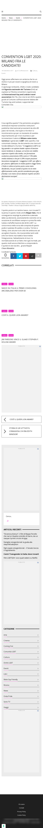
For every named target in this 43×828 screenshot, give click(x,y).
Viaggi (6, 707)
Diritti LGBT (8, 663)
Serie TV (7, 702)
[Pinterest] (26, 256)
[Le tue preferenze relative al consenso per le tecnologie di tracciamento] (4, 826)
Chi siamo (21, 804)
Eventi (18, 18)
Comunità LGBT (10, 652)
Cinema (6, 640)
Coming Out (8, 646)
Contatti (21, 808)
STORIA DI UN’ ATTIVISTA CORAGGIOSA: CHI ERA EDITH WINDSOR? (20, 431)
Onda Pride (8, 696)
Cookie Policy (21, 815)
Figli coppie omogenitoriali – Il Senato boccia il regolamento (21, 549)
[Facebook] (13, 256)
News (11, 18)
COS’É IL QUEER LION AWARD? (15, 315)
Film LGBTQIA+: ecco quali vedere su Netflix (20, 558)
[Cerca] (7, 521)
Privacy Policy (21, 811)
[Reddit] (32, 256)
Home (4, 18)
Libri (5, 674)
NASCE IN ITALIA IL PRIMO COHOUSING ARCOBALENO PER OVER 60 (19, 289)
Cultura (34, 71)
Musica (6, 685)
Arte (5, 635)
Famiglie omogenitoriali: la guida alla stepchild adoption (18, 543)
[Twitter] (20, 256)
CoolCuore (21, 5)
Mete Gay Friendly (11, 679)
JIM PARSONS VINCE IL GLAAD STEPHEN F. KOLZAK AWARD (20, 340)
